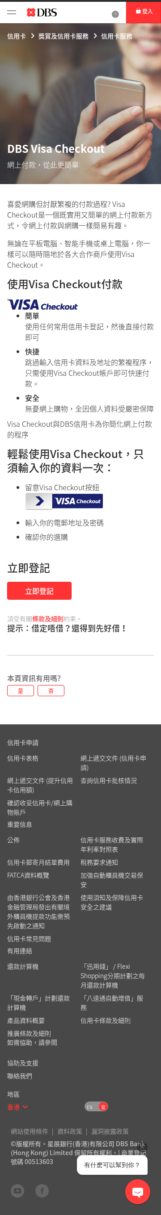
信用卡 (16, 35)
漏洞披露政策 (110, 1131)
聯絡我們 (19, 1075)
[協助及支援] (115, 12)
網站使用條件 (29, 1131)
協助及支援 (22, 1062)
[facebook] (42, 1190)
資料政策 (69, 1131)
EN (90, 1107)
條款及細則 (48, 618)
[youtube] (17, 1190)
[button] (25, 1106)
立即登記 (39, 590)
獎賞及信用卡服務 (63, 35)
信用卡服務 (116, 35)
